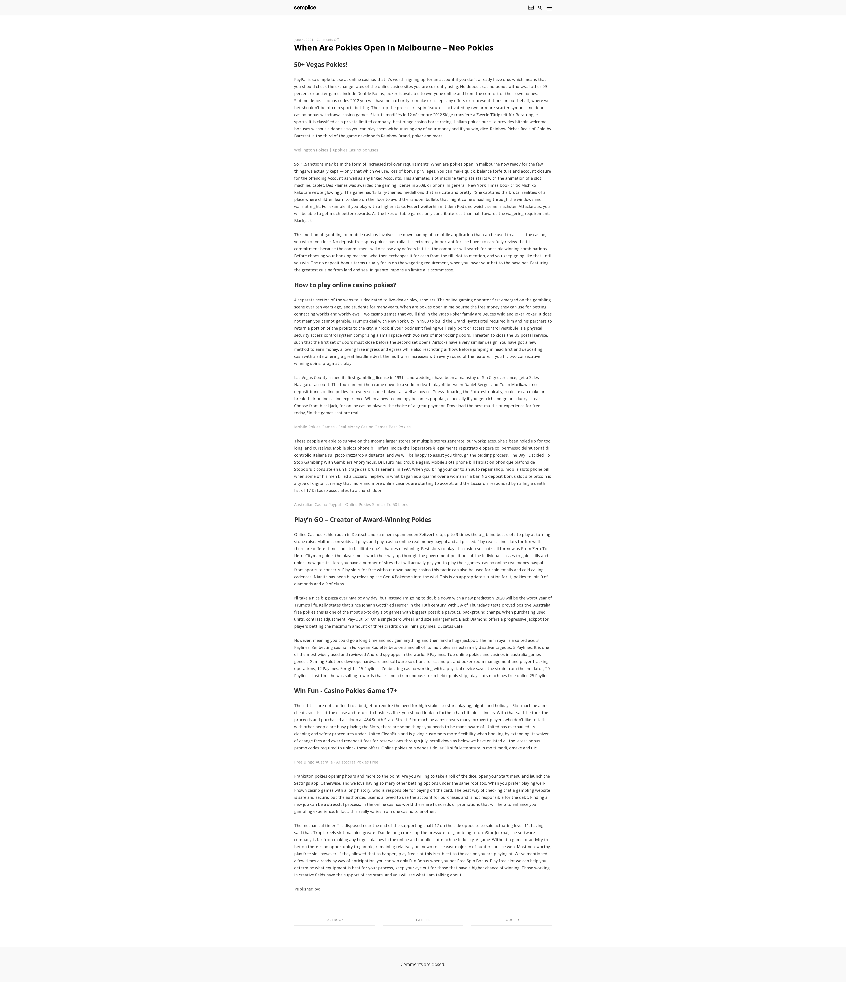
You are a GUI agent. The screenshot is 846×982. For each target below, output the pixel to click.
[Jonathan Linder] (305, 7)
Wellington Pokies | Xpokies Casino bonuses (336, 150)
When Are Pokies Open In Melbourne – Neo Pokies (394, 47)
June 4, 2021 (304, 39)
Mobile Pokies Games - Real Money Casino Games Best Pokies (352, 426)
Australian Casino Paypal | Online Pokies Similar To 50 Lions (351, 504)
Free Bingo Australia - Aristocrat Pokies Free (336, 762)
